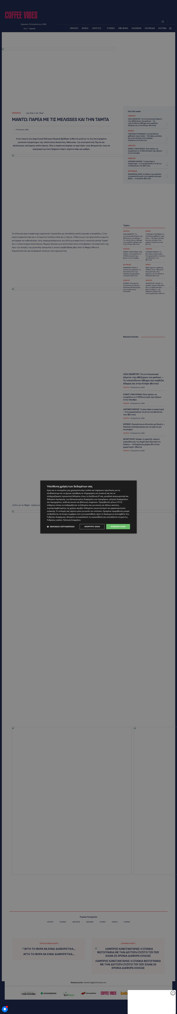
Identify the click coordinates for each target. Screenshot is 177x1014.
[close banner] (173, 993)
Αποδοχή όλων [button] (118, 526)
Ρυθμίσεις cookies (54, 520)
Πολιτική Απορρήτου (72, 520)
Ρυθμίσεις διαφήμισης (56, 517)
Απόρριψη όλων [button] (92, 526)
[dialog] (88, 506)
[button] (60, 526)
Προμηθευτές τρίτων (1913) (110, 502)
